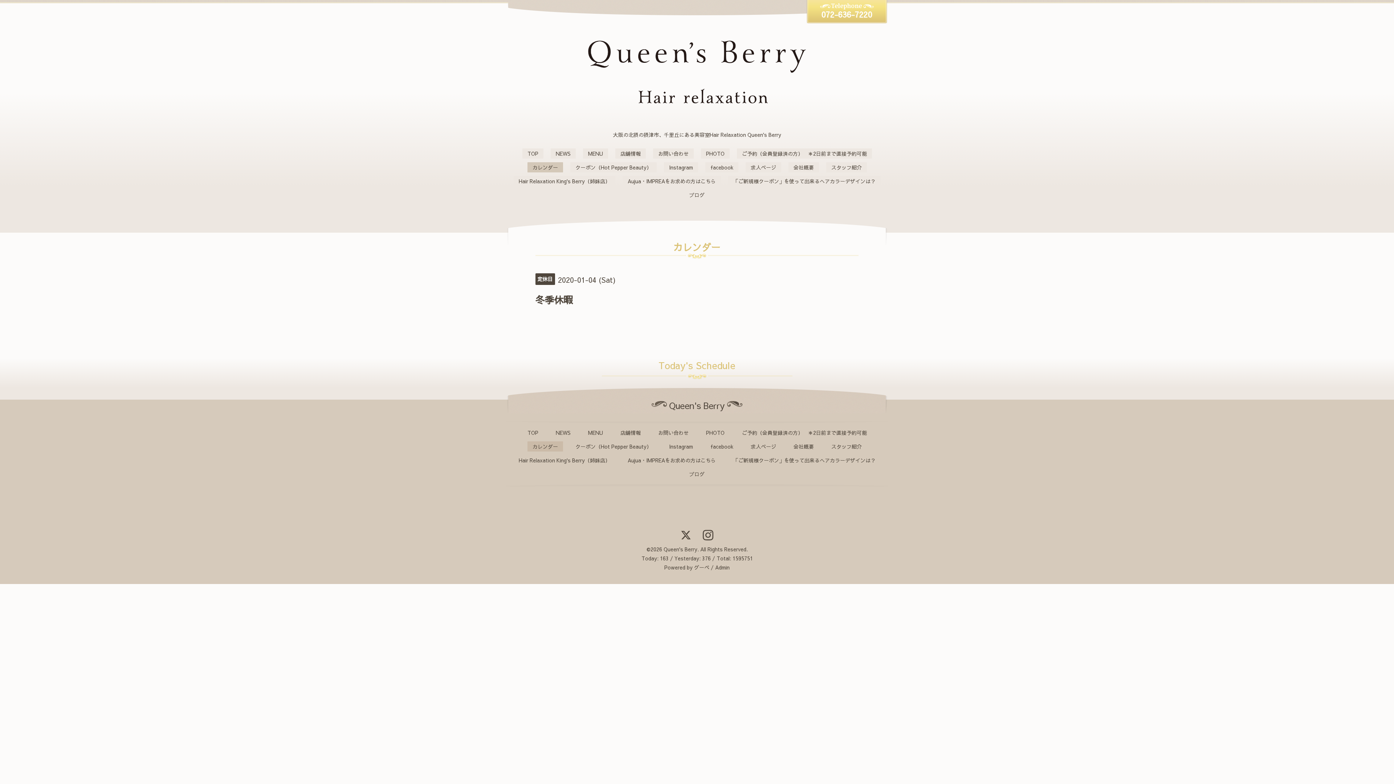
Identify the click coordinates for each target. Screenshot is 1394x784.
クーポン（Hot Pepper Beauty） (613, 167)
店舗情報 (630, 153)
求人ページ (763, 167)
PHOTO (715, 153)
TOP (532, 153)
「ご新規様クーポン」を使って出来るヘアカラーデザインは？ (804, 181)
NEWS (563, 153)
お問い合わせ (673, 153)
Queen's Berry (680, 549)
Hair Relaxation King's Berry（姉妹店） (564, 181)
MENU (595, 153)
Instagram (681, 167)
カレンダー (545, 167)
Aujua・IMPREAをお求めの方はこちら (672, 181)
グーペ (701, 567)
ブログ (697, 195)
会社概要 (804, 167)
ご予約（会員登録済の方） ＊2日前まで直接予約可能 (804, 153)
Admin (722, 567)
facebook (721, 167)
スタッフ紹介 (846, 167)
